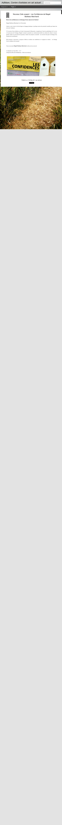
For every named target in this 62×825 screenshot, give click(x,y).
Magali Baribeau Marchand (20, 46)
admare (40, 80)
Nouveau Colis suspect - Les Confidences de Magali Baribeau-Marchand (31, 15)
